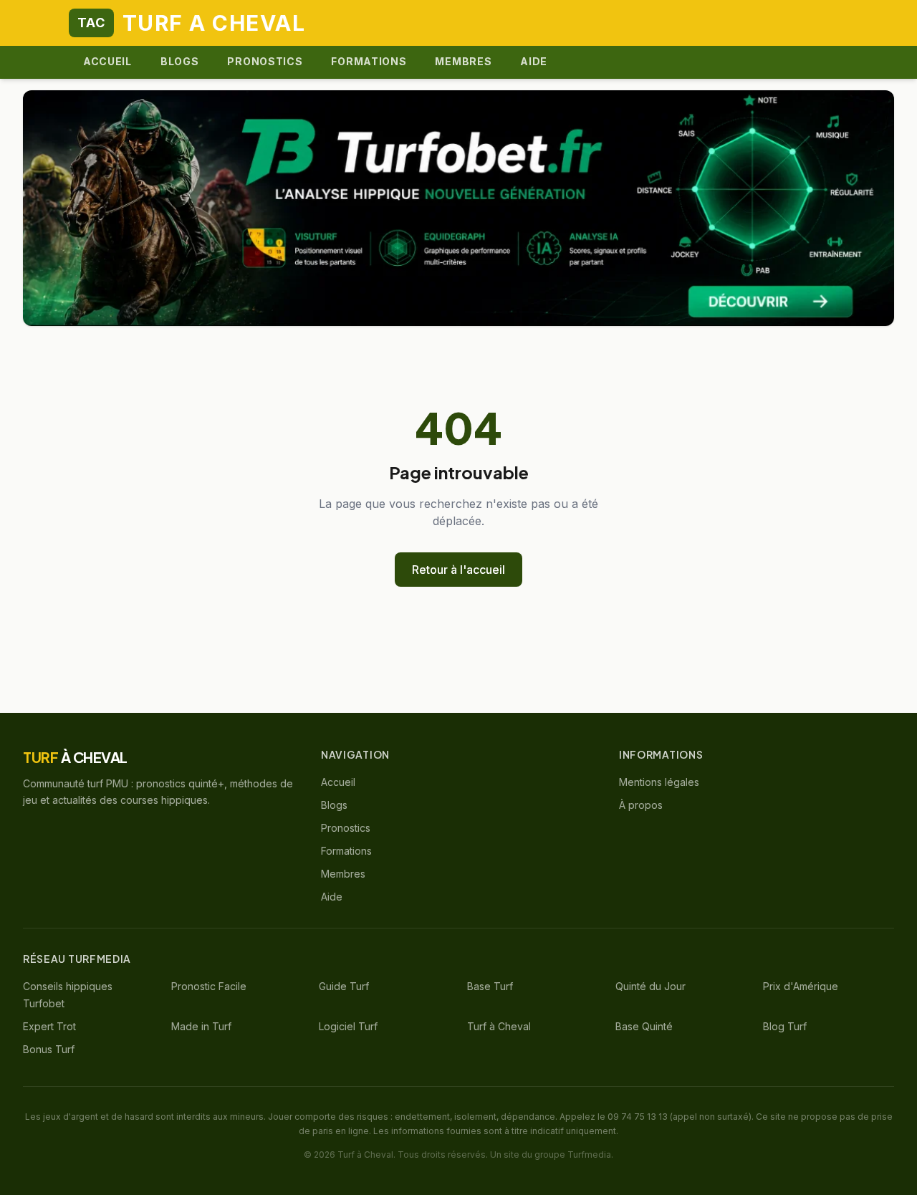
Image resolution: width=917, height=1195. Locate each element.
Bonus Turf (49, 1049)
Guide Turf (344, 986)
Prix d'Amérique (800, 986)
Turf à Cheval (499, 1026)
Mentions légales (659, 782)
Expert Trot (49, 1026)
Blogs (179, 61)
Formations (368, 61)
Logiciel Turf (348, 1026)
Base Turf (490, 986)
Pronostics (264, 61)
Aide (533, 61)
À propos (641, 805)
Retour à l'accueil (458, 569)
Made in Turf (201, 1026)
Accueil (107, 61)
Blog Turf (785, 1026)
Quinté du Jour (650, 986)
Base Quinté (644, 1026)
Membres (463, 61)
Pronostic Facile (208, 986)
